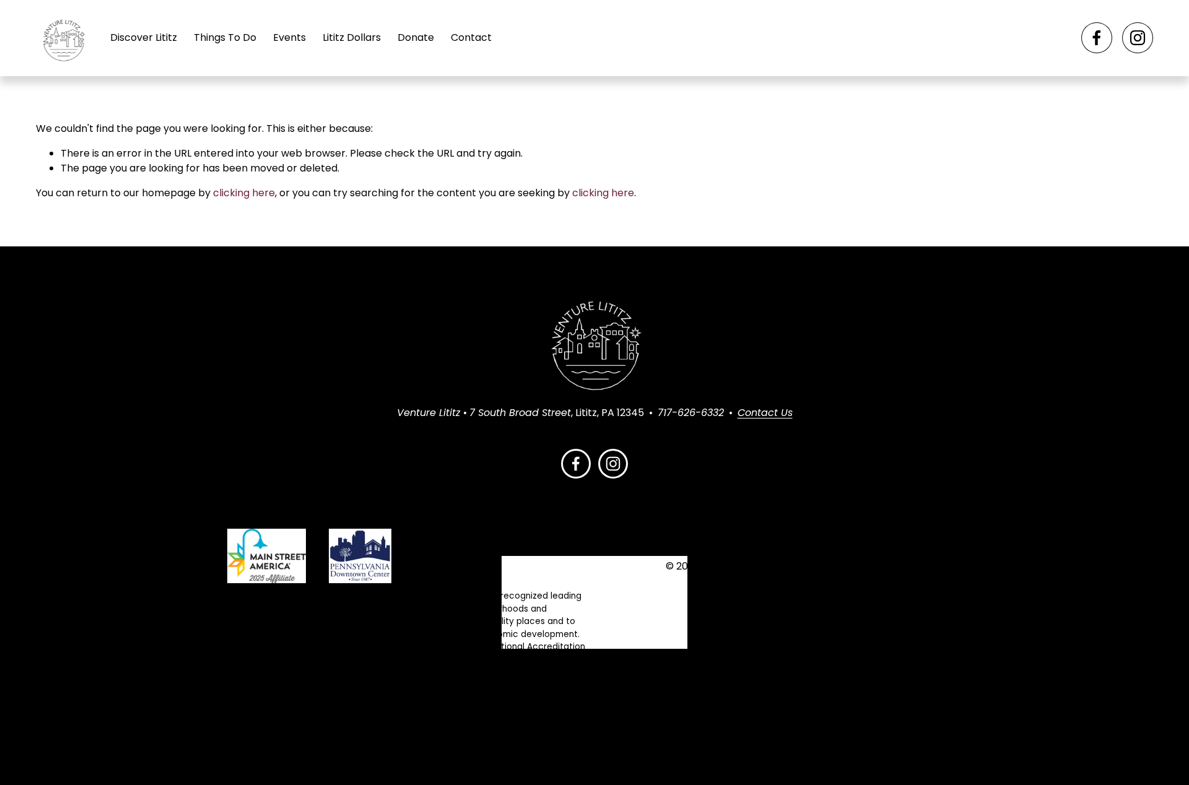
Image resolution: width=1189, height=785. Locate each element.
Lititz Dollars (352, 37)
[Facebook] (1096, 37)
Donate (416, 37)
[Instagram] (1137, 37)
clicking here (244, 193)
